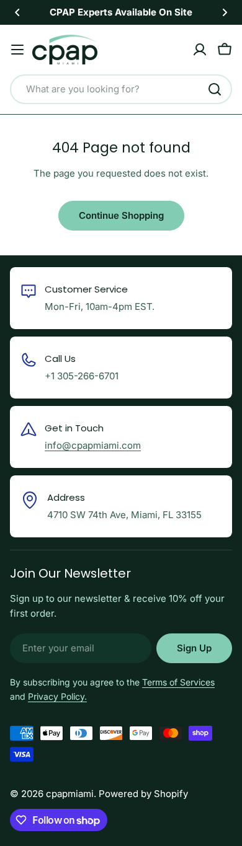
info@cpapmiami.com (93, 445)
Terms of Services (178, 682)
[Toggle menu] (17, 49)
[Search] (214, 89)
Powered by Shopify (143, 794)
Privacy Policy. (57, 696)
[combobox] (121, 89)
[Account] (199, 49)
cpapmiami (70, 794)
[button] (17, 12)
